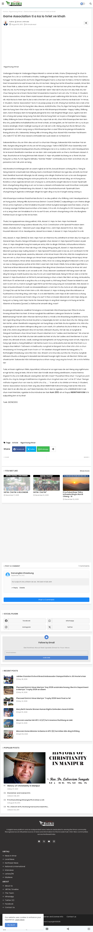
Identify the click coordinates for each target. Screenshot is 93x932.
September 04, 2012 (17, 575)
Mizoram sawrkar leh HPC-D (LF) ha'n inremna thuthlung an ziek (44, 720)
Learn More (19, 919)
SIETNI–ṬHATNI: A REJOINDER (16, 492)
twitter (70, 627)
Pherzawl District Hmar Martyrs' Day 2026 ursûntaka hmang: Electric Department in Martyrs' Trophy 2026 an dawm (52, 688)
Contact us (71, 917)
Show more (84, 471)
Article (15, 443)
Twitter (32, 449)
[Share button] (53, 449)
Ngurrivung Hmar (16, 11)
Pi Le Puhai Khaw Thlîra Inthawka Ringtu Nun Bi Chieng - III (73, 494)
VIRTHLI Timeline (12, 889)
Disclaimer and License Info (18, 793)
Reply (15, 588)
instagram (26, 627)
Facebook (20, 449)
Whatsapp (44, 449)
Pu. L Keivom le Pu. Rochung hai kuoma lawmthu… (28, 807)
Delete (22, 588)
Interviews (9, 870)
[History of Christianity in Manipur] (46, 768)
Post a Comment (46, 599)
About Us (9, 886)
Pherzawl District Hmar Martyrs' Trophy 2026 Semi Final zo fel (43, 698)
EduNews (8, 877)
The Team (9, 893)
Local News (9, 859)
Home (5, 11)
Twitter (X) (9, 900)
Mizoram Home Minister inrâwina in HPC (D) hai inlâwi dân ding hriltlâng (48, 731)
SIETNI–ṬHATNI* (40, 492)
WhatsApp (9, 896)
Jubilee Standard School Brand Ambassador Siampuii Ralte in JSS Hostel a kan (51, 676)
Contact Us (10, 907)
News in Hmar (10, 856)
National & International (15, 866)
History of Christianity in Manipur (23, 785)
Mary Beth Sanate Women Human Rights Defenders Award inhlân (45, 709)
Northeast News (11, 863)
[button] (90, 3)
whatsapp (70, 621)
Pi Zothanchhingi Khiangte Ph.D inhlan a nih (25, 800)
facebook (26, 621)
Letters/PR (9, 874)
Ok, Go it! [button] (11, 925)
